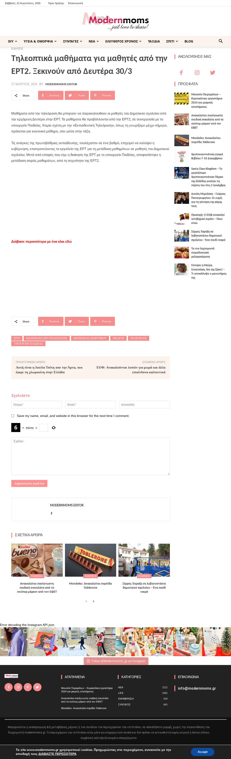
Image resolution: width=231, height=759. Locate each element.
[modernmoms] (115, 21)
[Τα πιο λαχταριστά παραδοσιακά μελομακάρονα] (181, 252)
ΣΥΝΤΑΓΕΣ (71, 41)
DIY (11, 41)
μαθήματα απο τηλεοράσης (46, 338)
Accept (203, 752)
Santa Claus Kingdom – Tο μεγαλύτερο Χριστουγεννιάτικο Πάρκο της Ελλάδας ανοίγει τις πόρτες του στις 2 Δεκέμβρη (208, 177)
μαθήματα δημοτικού (90, 338)
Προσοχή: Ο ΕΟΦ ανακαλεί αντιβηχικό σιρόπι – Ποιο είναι (208, 219)
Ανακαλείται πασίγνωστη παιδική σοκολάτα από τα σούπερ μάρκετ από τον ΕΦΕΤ (37, 588)
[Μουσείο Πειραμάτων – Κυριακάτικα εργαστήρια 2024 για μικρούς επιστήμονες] (181, 98)
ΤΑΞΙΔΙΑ (154, 41)
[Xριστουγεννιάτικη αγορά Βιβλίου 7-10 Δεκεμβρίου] (181, 156)
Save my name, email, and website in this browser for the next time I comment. (73, 416)
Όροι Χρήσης (56, 3)
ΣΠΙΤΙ (170, 41)
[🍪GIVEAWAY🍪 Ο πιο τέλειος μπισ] (158, 641)
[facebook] (51, 512)
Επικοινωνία (75, 3)
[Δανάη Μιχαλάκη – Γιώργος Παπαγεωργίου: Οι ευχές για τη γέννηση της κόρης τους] (181, 198)
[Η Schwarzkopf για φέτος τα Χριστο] (187, 641)
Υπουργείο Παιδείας (28, 343)
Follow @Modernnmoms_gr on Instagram (118, 661)
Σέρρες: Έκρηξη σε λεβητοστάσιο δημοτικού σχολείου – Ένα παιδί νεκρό (144, 588)
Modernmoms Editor (61, 84)
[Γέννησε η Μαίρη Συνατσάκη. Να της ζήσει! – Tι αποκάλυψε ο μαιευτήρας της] (181, 269)
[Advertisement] (90, 201)
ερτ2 (17, 338)
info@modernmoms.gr (197, 688)
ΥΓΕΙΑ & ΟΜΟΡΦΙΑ (38, 41)
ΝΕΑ (92, 41)
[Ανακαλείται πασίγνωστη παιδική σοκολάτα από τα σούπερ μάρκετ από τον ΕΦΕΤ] (37, 560)
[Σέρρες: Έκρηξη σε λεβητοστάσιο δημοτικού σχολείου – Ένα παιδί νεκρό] (144, 560)
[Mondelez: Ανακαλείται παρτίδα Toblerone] (90, 560)
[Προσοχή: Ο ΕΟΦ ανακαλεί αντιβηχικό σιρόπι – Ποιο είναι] (181, 219)
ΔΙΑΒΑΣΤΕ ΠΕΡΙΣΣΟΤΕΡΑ (57, 754)
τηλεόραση (138, 338)
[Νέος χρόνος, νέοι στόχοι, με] (101, 641)
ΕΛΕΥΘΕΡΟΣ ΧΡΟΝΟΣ (121, 41)
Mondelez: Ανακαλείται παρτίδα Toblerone (83, 708)
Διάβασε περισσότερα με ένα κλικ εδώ (41, 241)
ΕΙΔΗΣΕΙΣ (36, 576)
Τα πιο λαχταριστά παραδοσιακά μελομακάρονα (203, 252)
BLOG (189, 41)
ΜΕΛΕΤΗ (118, 338)
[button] (220, 42)
